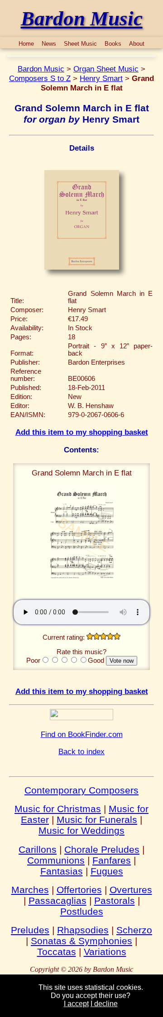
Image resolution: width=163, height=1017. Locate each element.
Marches (30, 889)
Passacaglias (57, 900)
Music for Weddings (81, 830)
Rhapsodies (83, 930)
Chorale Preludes (101, 849)
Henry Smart (101, 78)
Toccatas (56, 951)
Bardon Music (41, 68)
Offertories (79, 889)
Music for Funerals (97, 819)
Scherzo (134, 930)
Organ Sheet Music (106, 68)
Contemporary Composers (81, 790)
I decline (104, 1003)
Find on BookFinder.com (82, 734)
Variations (105, 951)
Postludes (81, 911)
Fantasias (61, 871)
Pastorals (114, 900)
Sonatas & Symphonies (81, 941)
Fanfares (111, 860)
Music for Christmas (57, 808)
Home (26, 43)
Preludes (30, 930)
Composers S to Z (40, 78)
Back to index (81, 751)
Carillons (38, 849)
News (49, 43)
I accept (76, 1003)
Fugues (107, 871)
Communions (56, 860)
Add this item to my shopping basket (81, 432)
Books (113, 43)
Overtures (131, 889)
